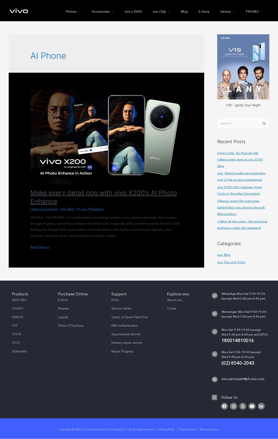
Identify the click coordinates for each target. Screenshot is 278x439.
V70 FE (17, 334)
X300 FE (17, 317)
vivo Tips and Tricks (231, 262)
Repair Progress (122, 351)
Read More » (39, 247)
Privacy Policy (167, 429)
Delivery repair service (126, 343)
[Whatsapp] (215, 332)
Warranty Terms (209, 429)
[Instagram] (233, 406)
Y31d (15, 343)
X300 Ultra (19, 300)
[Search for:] (243, 123)
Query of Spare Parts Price (129, 317)
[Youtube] (251, 406)
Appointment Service (125, 334)
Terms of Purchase (71, 326)
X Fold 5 (17, 308)
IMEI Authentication (124, 326)
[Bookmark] (214, 397)
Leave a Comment (44, 209)
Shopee (63, 308)
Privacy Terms (187, 429)
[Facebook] (224, 406)
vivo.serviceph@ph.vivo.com (243, 379)
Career (172, 308)
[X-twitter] (242, 406)
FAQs (115, 300)
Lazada (63, 317)
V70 (14, 326)
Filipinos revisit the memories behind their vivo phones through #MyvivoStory (241, 207)
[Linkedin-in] (261, 406)
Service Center (121, 308)
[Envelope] (215, 379)
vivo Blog (67, 209)
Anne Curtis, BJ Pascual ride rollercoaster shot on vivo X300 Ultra (240, 159)
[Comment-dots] (215, 296)
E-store (63, 300)
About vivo (174, 300)
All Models (19, 351)
